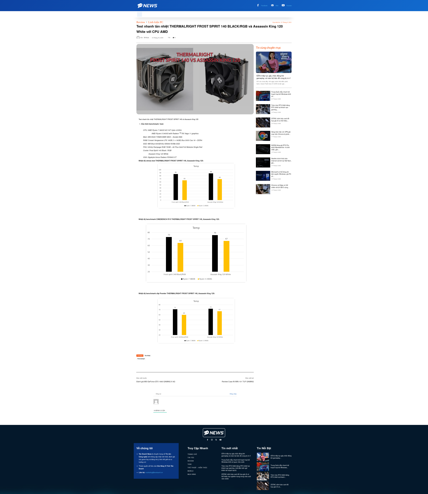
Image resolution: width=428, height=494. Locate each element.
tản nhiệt (150, 119)
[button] (139, 14)
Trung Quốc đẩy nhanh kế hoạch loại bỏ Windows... (280, 466)
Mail (277, 5)
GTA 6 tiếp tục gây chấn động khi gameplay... (281, 457)
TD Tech (146, 37)
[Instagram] (211, 440)
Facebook (264, 5)
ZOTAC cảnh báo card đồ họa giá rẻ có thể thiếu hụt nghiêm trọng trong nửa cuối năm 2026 (236, 476)
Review (140, 22)
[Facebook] (258, 5)
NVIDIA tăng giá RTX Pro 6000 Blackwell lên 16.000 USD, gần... (280, 147)
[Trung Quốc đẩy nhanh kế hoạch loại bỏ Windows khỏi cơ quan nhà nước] (263, 96)
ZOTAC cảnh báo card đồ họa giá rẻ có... (280, 485)
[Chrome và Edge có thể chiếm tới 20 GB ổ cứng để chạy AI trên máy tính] (263, 189)
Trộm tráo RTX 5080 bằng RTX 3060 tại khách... (280, 476)
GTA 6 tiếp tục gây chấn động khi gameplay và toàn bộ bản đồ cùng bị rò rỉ (273, 76)
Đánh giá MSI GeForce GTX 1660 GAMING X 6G (155, 381)
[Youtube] (283, 5)
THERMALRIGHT (160, 119)
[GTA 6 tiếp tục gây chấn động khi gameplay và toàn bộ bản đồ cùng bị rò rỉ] (274, 62)
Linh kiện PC (155, 22)
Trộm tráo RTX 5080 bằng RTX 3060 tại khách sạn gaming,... (280, 107)
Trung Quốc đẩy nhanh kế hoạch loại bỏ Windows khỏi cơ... (281, 94)
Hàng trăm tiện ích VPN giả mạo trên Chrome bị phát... (280, 133)
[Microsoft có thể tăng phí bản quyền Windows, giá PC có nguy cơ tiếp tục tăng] (263, 176)
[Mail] (272, 5)
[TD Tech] (138, 37)
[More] (289, 37)
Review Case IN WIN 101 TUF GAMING (238, 381)
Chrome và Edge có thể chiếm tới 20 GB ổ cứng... (280, 186)
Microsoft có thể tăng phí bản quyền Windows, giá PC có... (281, 174)
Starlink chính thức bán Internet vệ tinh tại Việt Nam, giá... (281, 160)
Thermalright (141, 358)
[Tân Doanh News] (214, 432)
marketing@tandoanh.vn (154, 472)
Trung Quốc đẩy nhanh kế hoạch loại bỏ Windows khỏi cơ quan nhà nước (235, 461)
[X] (216, 440)
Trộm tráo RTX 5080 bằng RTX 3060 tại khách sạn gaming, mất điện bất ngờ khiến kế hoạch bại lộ (235, 468)
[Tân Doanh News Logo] (147, 5)
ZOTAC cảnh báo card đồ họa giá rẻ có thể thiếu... (280, 119)
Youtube (289, 5)
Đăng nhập (233, 394)
